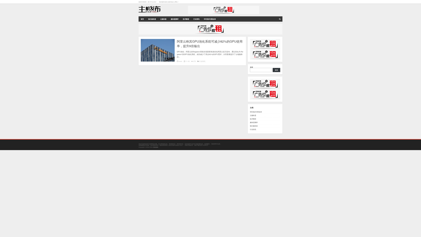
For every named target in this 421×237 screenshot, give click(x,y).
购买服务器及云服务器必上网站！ (169, 2)
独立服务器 (152, 19)
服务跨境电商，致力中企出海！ (148, 2)
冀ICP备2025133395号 (201, 145)
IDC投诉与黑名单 (210, 19)
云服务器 (163, 19)
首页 (142, 19)
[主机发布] (150, 6)
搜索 (251, 67)
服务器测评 (174, 19)
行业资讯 (196, 19)
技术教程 (186, 19)
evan (180, 61)
